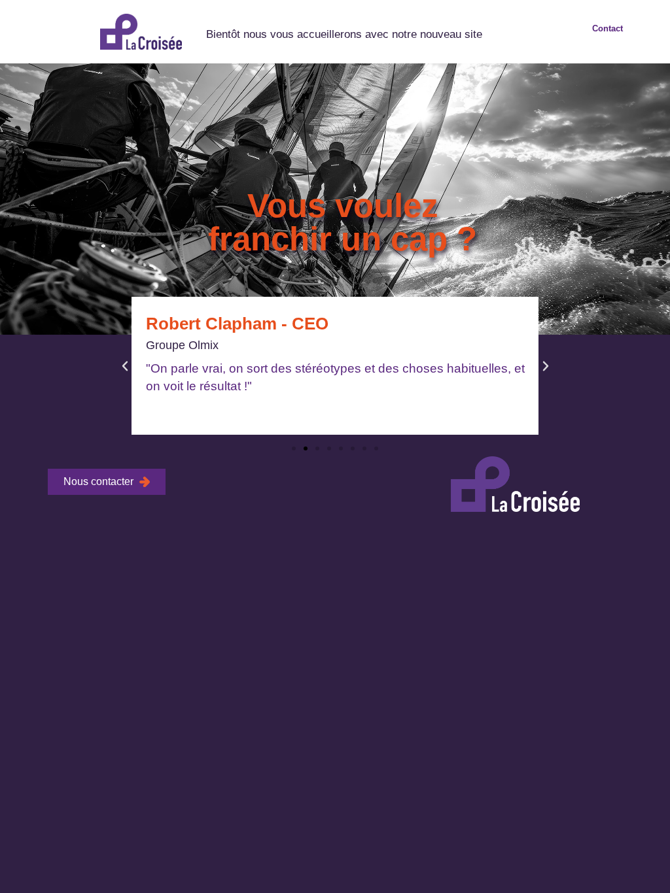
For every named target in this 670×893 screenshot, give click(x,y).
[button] (125, 366)
